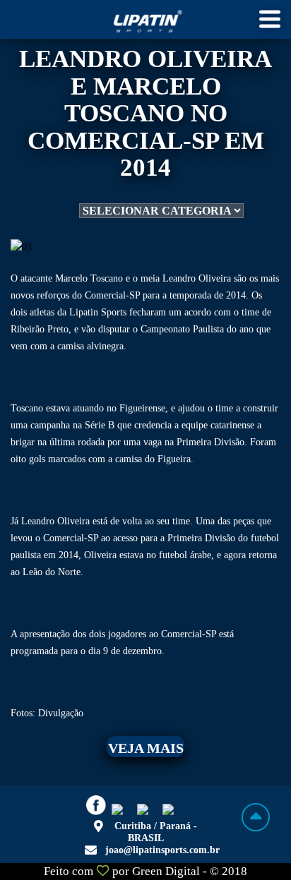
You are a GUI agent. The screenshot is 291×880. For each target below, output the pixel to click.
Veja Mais (146, 748)
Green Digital (166, 871)
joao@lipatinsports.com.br (162, 850)
